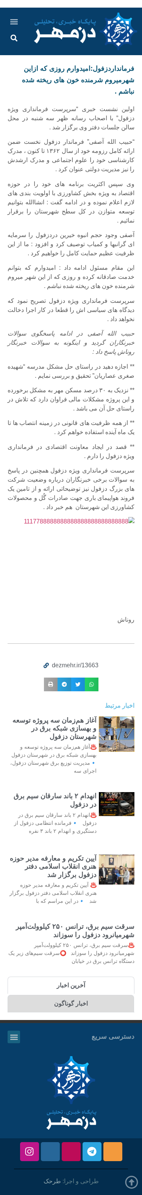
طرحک (52, 1181)
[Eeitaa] (112, 1151)
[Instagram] (29, 1151)
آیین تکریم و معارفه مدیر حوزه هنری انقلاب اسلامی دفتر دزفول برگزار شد (53, 866)
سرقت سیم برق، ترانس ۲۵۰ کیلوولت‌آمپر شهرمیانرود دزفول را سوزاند (75, 931)
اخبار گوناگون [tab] (71, 1003)
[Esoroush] (50, 1151)
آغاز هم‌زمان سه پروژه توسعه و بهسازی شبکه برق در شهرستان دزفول (54, 728)
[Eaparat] (71, 1151)
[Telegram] (92, 1151)
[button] (14, 21)
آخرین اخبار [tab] (71, 985)
